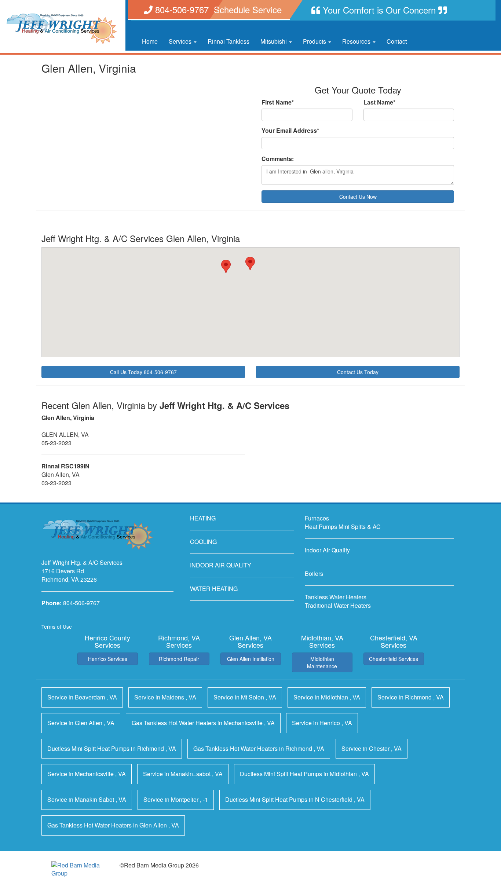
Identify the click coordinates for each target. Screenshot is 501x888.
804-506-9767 (81, 603)
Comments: (278, 159)
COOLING (203, 541)
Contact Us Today (358, 372)
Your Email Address (290, 131)
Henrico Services (107, 658)
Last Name (379, 102)
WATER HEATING (214, 588)
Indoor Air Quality (327, 550)
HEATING (203, 518)
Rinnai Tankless (228, 41)
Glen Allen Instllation (250, 658)
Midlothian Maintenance (322, 662)
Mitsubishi (274, 41)
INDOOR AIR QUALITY (220, 565)
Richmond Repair (179, 658)
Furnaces (317, 518)
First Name (278, 102)
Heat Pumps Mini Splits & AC (343, 526)
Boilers (314, 573)
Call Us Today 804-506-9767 (143, 372)
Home (150, 41)
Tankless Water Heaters (335, 597)
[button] (250, 263)
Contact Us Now (358, 196)
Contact (397, 41)
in (82, 697)
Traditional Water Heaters (338, 605)
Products (315, 41)
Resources (357, 41)
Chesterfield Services (393, 658)
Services (181, 41)
